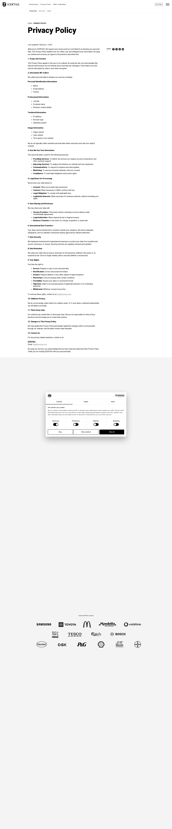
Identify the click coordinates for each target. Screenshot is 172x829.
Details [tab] (86, 401)
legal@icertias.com (64, 294)
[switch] (75, 424)
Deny (60, 432)
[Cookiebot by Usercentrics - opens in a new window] (116, 395)
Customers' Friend (45, 4)
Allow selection (86, 432)
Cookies (49, 11)
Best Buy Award (33, 4)
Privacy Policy (33, 11)
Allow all (111, 432)
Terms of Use (42, 11)
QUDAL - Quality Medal (59, 4)
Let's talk (159, 4)
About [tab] (113, 401)
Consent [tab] (59, 401)
